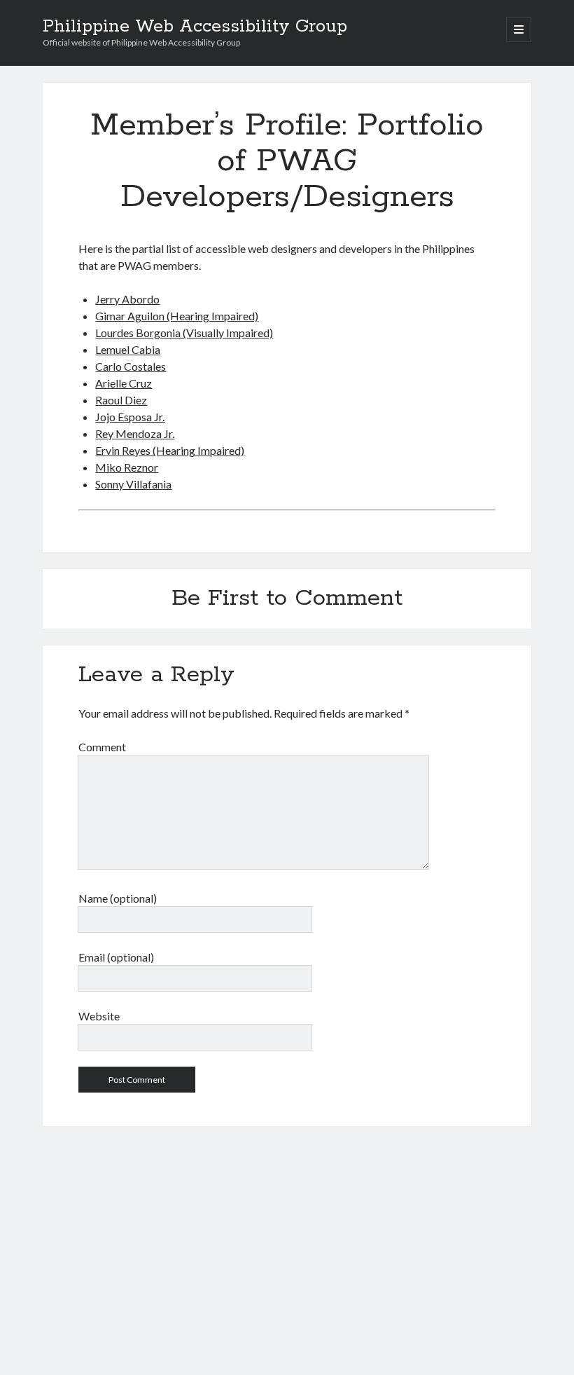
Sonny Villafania (133, 484)
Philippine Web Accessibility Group (195, 26)
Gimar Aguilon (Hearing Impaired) (176, 315)
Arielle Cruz (123, 383)
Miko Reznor (126, 467)
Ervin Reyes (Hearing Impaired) (169, 450)
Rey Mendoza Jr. (134, 433)
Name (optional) (117, 898)
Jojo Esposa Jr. (129, 416)
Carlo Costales (130, 366)
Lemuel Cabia (127, 349)
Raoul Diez (121, 399)
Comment (102, 746)
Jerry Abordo (127, 299)
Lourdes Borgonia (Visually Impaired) (184, 332)
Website (99, 1015)
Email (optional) (116, 957)
